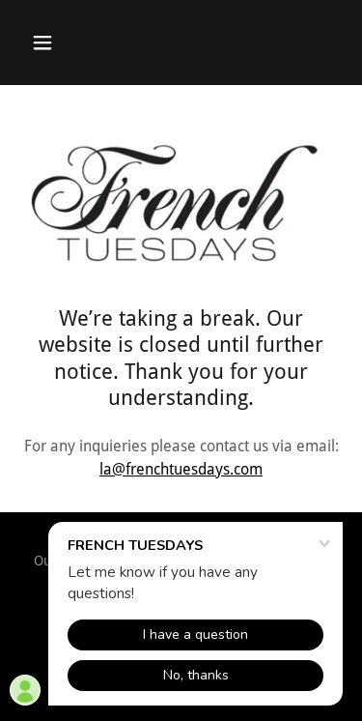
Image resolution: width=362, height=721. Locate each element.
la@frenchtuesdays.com (181, 469)
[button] (46, 42)
